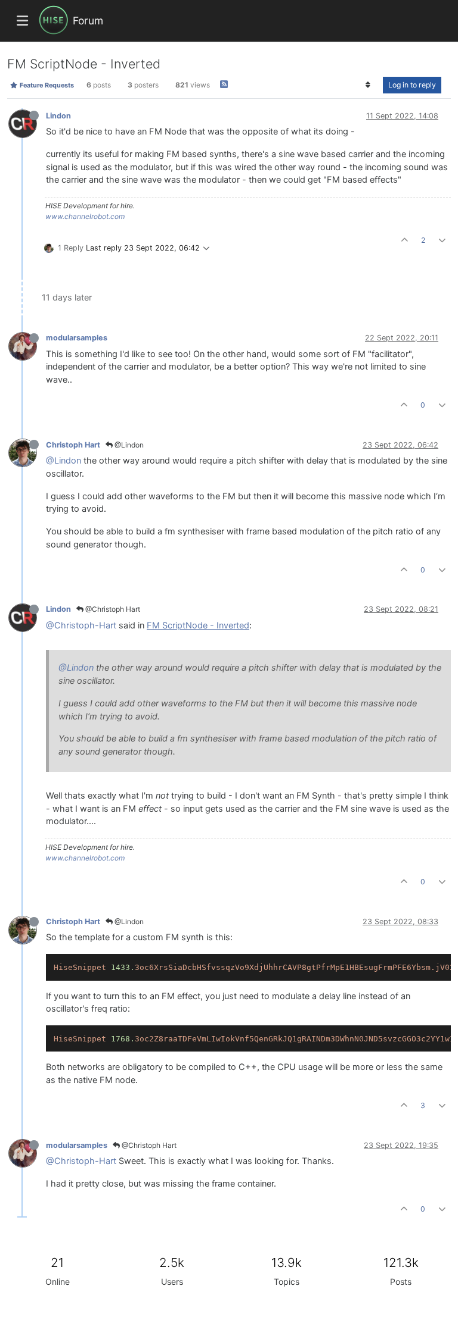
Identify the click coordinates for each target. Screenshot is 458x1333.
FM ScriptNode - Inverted (198, 625)
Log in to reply (412, 84)
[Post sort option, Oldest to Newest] (368, 85)
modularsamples (76, 337)
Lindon (58, 115)
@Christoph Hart (111, 609)
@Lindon (128, 444)
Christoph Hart (73, 444)
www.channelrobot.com (85, 216)
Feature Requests (46, 85)
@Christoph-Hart (81, 625)
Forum (88, 20)
